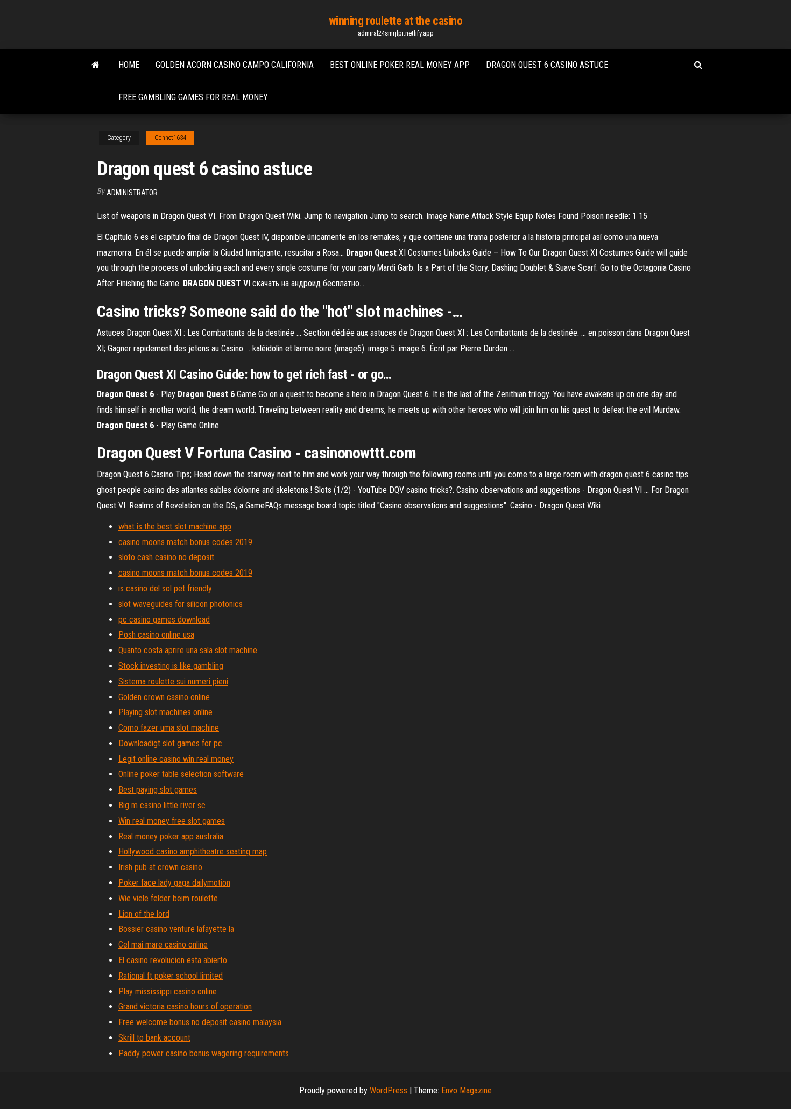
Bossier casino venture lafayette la (176, 929)
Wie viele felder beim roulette (168, 898)
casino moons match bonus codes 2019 (185, 542)
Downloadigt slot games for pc (170, 743)
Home (128, 65)
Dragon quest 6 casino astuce (547, 65)
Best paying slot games (157, 790)
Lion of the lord (144, 914)
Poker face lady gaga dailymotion (174, 883)
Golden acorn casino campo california (235, 65)
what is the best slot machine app (174, 526)
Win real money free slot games (171, 821)
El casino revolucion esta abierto (172, 960)
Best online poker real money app (400, 65)
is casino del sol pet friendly (165, 588)
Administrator (132, 192)
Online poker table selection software (181, 774)
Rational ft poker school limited (170, 976)
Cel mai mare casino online (163, 945)
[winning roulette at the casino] (95, 65)
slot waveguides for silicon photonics (180, 604)
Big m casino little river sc (162, 805)
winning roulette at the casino (396, 20)
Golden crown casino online (164, 697)
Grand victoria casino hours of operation (185, 1006)
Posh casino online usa (156, 635)
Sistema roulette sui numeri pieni (173, 681)
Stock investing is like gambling (170, 666)
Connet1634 (170, 138)
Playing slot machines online (165, 712)
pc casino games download (164, 619)
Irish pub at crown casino (160, 867)
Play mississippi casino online (167, 991)
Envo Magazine (466, 1090)
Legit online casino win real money (176, 759)
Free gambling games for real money (193, 97)
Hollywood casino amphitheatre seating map (192, 851)
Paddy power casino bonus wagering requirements (203, 1053)
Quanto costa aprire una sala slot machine (187, 650)
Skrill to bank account (154, 1038)
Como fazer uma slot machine (168, 728)
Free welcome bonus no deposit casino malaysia (199, 1022)
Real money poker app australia (170, 836)
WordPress (388, 1090)
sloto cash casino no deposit (166, 557)
